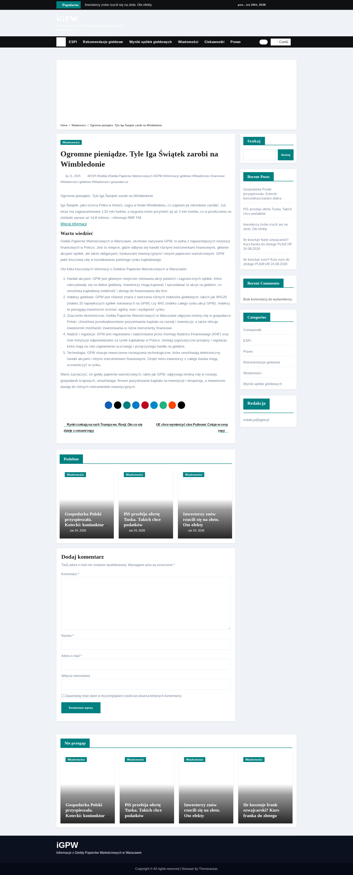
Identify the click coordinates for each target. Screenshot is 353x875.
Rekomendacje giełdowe (103, 42)
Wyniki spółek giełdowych (150, 42)
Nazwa (67, 635)
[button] (295, 42)
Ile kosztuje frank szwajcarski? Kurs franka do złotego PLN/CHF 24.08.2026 (267, 244)
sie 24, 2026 (78, 530)
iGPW (67, 18)
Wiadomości (188, 42)
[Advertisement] (177, 92)
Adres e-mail (71, 656)
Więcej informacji (73, 224)
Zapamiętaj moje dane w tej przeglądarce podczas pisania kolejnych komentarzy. (123, 696)
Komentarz (70, 574)
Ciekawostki (214, 42)
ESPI (73, 42)
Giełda (102, 176)
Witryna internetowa (75, 676)
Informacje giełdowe (178, 176)
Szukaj (254, 141)
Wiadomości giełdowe (76, 182)
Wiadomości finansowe (209, 176)
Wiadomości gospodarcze (111, 182)
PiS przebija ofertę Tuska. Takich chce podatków (142, 519)
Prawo (235, 42)
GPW (158, 176)
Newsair (188, 869)
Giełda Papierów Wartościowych (131, 176)
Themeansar (208, 869)
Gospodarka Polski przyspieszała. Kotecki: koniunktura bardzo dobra (85, 522)
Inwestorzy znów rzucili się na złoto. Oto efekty (201, 519)
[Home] (61, 42)
